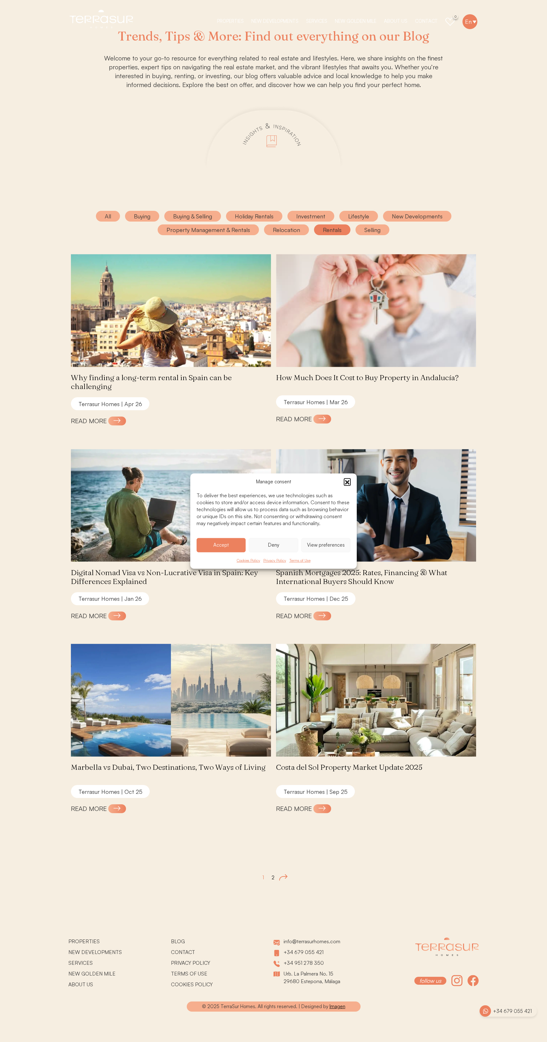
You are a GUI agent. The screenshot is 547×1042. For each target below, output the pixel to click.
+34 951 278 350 (304, 963)
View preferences (326, 545)
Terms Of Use (189, 973)
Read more (89, 421)
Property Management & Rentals (208, 229)
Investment (310, 216)
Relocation (286, 229)
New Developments (275, 21)
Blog (178, 941)
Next (283, 877)
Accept (221, 545)
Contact (426, 21)
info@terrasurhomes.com (312, 941)
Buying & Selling (192, 216)
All (108, 216)
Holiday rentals (254, 216)
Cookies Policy (248, 560)
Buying (142, 216)
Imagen (337, 1006)
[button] (347, 482)
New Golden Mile (355, 21)
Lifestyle (358, 216)
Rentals (332, 229)
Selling (372, 229)
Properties (230, 21)
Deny (273, 545)
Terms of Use (300, 560)
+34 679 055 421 (512, 1011)
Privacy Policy (274, 560)
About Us (395, 21)
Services (316, 21)
